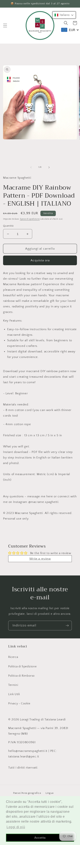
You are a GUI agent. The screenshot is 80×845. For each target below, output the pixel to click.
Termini (13, 685)
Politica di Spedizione (22, 666)
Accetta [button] (40, 837)
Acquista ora (40, 260)
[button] (5, 25)
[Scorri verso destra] (49, 167)
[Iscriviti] (67, 625)
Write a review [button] (40, 558)
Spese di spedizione (30, 219)
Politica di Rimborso (21, 675)
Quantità (8, 225)
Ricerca (13, 657)
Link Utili (14, 694)
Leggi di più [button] (16, 827)
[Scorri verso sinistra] (30, 167)
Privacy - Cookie (19, 703)
